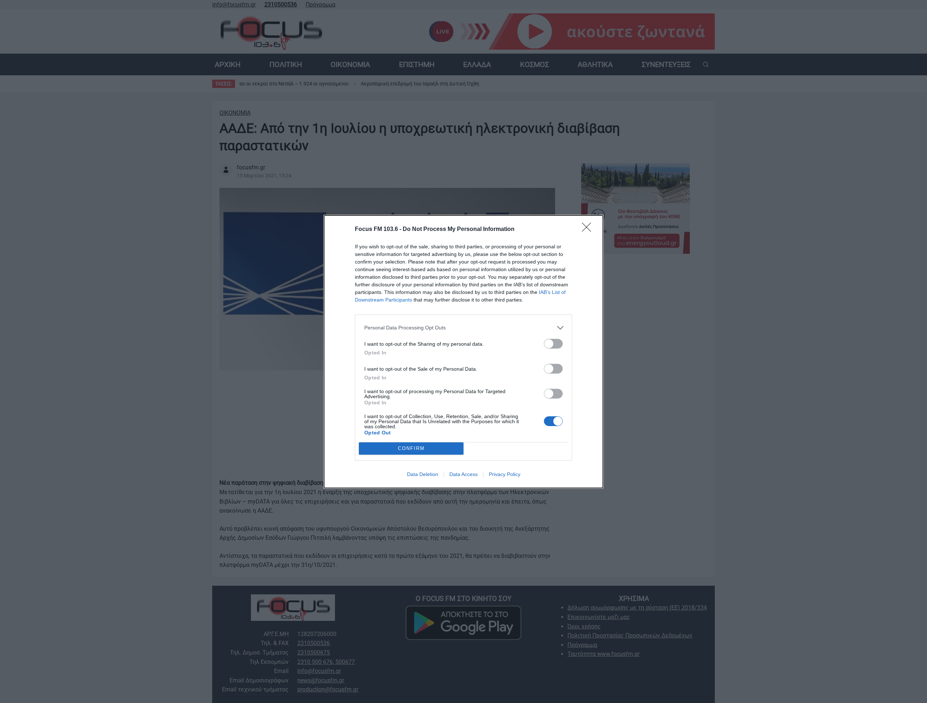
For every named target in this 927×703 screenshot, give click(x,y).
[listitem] (463, 328)
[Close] (589, 229)
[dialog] (463, 351)
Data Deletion (422, 474)
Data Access (463, 474)
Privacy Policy (504, 474)
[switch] (553, 344)
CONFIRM (411, 448)
